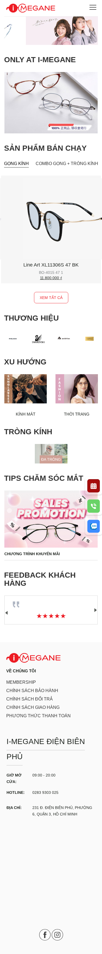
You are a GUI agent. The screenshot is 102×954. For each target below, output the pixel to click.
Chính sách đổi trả (29, 699)
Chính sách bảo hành (32, 690)
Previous (7, 613)
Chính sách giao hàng (33, 707)
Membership (21, 682)
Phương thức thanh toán (38, 715)
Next (95, 610)
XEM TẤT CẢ (51, 297)
